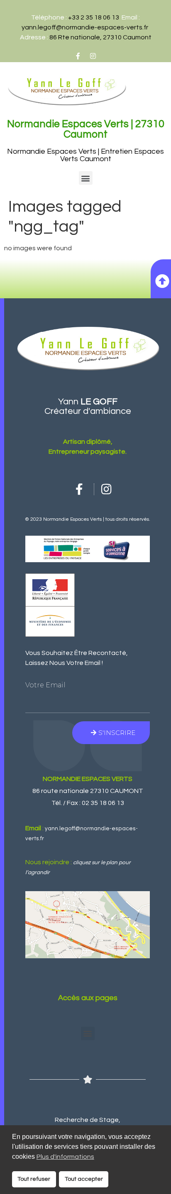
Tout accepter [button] (84, 1179)
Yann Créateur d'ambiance (87, 406)
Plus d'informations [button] (65, 1156)
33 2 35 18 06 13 (95, 17)
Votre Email (45, 685)
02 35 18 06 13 (103, 803)
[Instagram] (93, 56)
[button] (86, 178)
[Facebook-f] (78, 56)
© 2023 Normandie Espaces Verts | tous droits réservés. (87, 519)
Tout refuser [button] (33, 1179)
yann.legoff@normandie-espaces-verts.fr (85, 27)
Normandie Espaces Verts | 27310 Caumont (85, 129)
